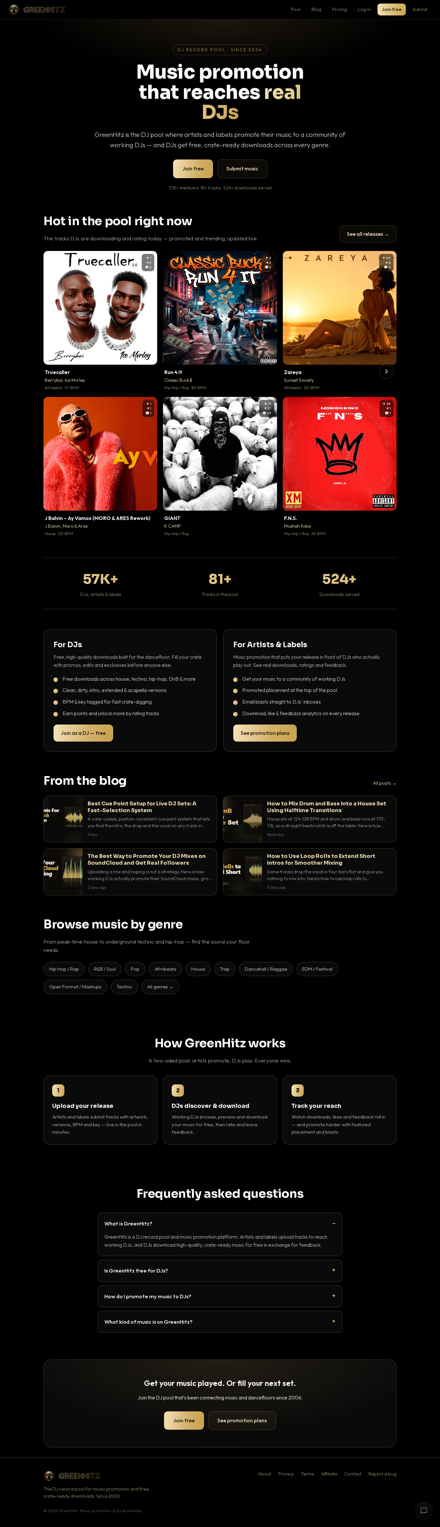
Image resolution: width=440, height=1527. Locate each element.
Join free (392, 9)
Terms (307, 1474)
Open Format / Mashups (75, 987)
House (198, 969)
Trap (225, 969)
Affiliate (329, 1474)
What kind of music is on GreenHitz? (148, 1321)
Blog (316, 9)
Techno (124, 987)
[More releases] (386, 371)
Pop (135, 969)
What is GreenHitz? (128, 1223)
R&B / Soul (105, 969)
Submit (420, 9)
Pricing (339, 9)
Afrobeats (165, 969)
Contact (352, 1474)
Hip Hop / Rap (64, 969)
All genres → (160, 987)
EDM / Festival (317, 969)
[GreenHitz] (37, 9)
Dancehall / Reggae (266, 969)
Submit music (242, 168)
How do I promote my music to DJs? (147, 1296)
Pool (296, 9)
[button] (148, 355)
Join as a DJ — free (83, 733)
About (264, 1474)
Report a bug (382, 1474)
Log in (364, 9)
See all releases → (368, 234)
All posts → (385, 783)
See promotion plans (265, 733)
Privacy (286, 1474)
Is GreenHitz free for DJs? (136, 1270)
